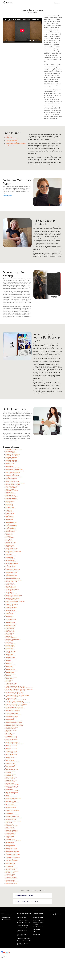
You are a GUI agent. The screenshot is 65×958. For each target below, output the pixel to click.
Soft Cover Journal (10, 836)
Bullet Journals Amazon (11, 643)
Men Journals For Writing (11, 142)
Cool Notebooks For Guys (12, 548)
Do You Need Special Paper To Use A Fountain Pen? (18, 702)
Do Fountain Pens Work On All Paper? (14, 707)
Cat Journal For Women (11, 730)
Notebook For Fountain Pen (12, 810)
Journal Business (9, 662)
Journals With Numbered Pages (13, 578)
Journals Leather (9, 654)
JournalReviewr (36, 929)
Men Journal (8, 746)
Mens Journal (8, 756)
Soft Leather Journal (10, 839)
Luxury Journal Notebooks (12, 563)
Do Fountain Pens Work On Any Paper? (15, 692)
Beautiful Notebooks (10, 558)
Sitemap (35, 931)
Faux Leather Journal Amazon (12, 496)
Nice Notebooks (9, 557)
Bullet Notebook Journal (11, 549)
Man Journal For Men (10, 733)
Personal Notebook (10, 778)
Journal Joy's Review (38, 926)
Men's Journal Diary (10, 537)
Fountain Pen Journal (10, 451)
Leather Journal (9, 504)
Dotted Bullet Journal (10, 625)
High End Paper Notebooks (12, 853)
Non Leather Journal (10, 872)
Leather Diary (9, 502)
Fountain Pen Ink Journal (11, 718)
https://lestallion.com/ (6, 919)
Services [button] (56, 3)
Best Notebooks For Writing (12, 455)
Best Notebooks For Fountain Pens (14, 449)
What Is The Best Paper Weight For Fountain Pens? (18, 695)
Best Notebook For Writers (12, 461)
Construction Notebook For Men (13, 821)
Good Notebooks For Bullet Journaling (14, 471)
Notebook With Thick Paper (12, 139)
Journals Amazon (9, 616)
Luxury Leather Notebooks (12, 562)
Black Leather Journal (10, 766)
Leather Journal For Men (11, 780)
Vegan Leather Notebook (12, 499)
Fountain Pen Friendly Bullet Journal (14, 722)
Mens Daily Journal (10, 760)
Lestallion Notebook (10, 781)
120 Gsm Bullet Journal (11, 587)
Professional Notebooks (11, 478)
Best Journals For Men (11, 801)
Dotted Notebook (10, 633)
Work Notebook (9, 775)
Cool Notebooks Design (11, 607)
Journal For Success (10, 568)
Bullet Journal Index (10, 645)
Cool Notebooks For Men (12, 831)
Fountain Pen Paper (10, 828)
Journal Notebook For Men (12, 787)
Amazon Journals (9, 613)
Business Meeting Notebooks (12, 474)
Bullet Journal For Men (11, 524)
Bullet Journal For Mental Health (13, 596)
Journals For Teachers (10, 674)
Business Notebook (10, 799)
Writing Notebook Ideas (11, 624)
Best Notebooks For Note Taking (13, 468)
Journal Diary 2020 (10, 668)
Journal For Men (9, 533)
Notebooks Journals (10, 649)
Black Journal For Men (10, 771)
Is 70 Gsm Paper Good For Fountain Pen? (15, 709)
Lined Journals (9, 137)
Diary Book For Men (10, 763)
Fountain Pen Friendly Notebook (13, 840)
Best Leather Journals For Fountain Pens (15, 724)
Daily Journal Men (9, 734)
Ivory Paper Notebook (11, 574)
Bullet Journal (9, 634)
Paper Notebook (10, 516)
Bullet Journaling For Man (11, 527)
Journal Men (8, 759)
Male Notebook (9, 789)
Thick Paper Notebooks (11, 575)
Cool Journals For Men (11, 819)
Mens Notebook (9, 540)
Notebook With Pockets (11, 581)
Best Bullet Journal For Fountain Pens (14, 715)
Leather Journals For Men (11, 530)
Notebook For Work (10, 480)
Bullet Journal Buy (10, 145)
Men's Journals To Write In (12, 753)
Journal (7, 795)
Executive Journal (7, 195)
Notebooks (8, 521)
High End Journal (9, 846)
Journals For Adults (10, 672)
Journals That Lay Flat (10, 584)
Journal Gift (8, 675)
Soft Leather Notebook (11, 856)
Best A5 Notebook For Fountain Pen (14, 721)
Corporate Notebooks (11, 489)
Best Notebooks (9, 466)
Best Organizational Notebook (13, 472)
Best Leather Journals (10, 862)
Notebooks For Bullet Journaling (13, 639)
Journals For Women (10, 622)
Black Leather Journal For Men (12, 784)
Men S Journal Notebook (11, 737)
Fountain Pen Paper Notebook (13, 790)
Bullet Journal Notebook (11, 637)
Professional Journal (10, 793)
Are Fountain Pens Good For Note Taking (15, 693)
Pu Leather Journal (10, 507)
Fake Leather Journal (10, 874)
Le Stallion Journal (10, 783)
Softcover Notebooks (11, 651)
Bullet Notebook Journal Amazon (13, 551)
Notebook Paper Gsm (11, 586)
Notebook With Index (11, 577)
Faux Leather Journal (10, 495)
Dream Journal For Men (11, 728)
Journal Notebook (10, 512)
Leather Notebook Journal (12, 825)
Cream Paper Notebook (11, 572)
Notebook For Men (10, 543)
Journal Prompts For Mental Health (14, 595)
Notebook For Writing (11, 542)
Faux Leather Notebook (11, 498)
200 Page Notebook (10, 590)
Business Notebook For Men (12, 786)
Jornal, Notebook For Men (12, 769)
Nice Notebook (9, 813)
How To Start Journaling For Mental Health (15, 601)
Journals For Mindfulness (11, 677)
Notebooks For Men (10, 531)
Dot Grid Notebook (10, 646)
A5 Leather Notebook (11, 619)
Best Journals (8, 465)
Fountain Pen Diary (10, 719)
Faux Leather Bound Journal (12, 878)
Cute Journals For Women (12, 806)
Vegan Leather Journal (11, 508)
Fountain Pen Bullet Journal (12, 716)
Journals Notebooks (10, 652)
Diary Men (8, 749)
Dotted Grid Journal (10, 631)
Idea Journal (8, 681)
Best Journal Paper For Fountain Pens (14, 725)
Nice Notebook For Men (11, 736)
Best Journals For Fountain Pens (13, 710)
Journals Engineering (10, 669)
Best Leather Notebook (11, 457)
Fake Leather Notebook (11, 877)
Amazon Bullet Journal (11, 684)
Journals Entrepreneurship (12, 671)
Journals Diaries (9, 666)
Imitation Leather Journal (11, 883)
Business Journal (9, 824)
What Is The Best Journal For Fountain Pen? (16, 143)
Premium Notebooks (10, 566)
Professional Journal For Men (12, 816)
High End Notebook (10, 845)
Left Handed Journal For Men (12, 815)
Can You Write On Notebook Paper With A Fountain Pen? (19, 689)
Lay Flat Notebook (10, 583)
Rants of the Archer (38, 917)
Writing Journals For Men (11, 751)
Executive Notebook (10, 834)
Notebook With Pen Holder (12, 803)
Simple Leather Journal (11, 493)
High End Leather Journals (11, 850)
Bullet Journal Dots (10, 630)
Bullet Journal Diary (10, 648)
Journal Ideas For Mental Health (13, 598)
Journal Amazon (9, 615)
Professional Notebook (11, 812)
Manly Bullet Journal (10, 546)
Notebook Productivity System (13, 484)
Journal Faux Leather (10, 880)
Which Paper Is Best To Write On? (14, 696)
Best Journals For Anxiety (11, 602)
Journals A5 (8, 660)
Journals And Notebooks (11, 659)
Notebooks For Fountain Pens (13, 454)
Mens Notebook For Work (12, 792)
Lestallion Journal (9, 740)
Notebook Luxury (10, 843)
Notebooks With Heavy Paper (13, 569)
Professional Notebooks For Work (14, 818)
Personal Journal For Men (11, 754)
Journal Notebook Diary (11, 522)
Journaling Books (9, 519)
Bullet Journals (9, 636)
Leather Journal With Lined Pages (13, 798)
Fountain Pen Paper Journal (12, 727)
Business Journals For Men (11, 739)
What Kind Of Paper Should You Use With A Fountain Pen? (19, 687)
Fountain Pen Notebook (11, 452)
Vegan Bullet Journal (10, 610)
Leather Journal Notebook (12, 830)
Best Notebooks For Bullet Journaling (14, 469)
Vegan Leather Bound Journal (12, 871)
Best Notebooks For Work (12, 490)
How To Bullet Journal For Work (13, 486)
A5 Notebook (9, 621)
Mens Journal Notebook (11, 796)
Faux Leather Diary (10, 875)
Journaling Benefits (10, 545)
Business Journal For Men (11, 777)
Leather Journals (9, 505)
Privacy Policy (36, 934)
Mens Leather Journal (10, 609)
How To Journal (9, 642)
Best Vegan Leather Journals (12, 612)
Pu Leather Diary (9, 866)
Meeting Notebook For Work (12, 481)
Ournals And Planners (10, 655)
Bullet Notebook (9, 552)
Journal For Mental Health (11, 593)
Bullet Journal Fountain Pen (12, 713)
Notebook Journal (10, 513)
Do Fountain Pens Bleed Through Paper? (15, 690)
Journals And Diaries (10, 657)
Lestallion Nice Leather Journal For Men (15, 743)
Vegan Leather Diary (10, 869)
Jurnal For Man (9, 768)
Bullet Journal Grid (10, 628)
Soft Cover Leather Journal (12, 860)
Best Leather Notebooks (11, 460)
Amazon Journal (9, 618)
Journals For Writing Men (11, 765)
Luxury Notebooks (10, 560)
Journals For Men (9, 534)
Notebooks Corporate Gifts (12, 475)
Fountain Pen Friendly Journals (12, 712)
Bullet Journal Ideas (10, 640)
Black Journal (8, 731)
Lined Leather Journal (10, 863)
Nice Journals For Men (11, 774)
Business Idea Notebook (11, 487)
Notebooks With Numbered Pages (14, 580)
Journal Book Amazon (11, 665)
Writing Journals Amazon (11, 683)
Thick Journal (8, 837)
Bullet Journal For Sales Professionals (14, 477)
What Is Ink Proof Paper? (11, 698)
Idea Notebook (9, 680)
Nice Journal (8, 772)
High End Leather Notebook (12, 851)
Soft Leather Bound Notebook (13, 857)
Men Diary (8, 809)
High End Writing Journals (11, 848)
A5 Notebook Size (10, 518)
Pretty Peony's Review (38, 920)
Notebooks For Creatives (12, 604)
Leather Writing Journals (11, 859)
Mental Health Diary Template (13, 599)
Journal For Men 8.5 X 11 (11, 757)
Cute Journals (9, 822)
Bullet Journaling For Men (11, 525)
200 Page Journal (9, 592)
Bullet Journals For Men (11, 528)
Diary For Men (9, 136)
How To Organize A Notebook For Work (15, 483)
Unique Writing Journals (11, 565)
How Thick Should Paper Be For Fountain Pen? (16, 704)
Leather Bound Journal (11, 807)
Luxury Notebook (10, 842)
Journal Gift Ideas (10, 678)
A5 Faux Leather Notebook (12, 140)
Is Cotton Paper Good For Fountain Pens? (15, 706)
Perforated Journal (10, 804)
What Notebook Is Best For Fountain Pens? (16, 699)
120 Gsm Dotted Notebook (12, 589)
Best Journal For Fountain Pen (24, 940)
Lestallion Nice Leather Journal (12, 742)
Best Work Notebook (11, 458)
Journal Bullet (9, 663)
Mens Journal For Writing (11, 748)
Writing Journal (9, 515)
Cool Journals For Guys (11, 555)
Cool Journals (9, 554)
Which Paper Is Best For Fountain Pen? (14, 701)
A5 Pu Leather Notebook (11, 868)
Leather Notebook (10, 501)
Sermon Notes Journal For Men (13, 762)
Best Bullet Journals (10, 463)
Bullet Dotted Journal (10, 627)
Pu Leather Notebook (11, 865)
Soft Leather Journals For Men (13, 854)
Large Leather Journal (10, 833)
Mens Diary (8, 536)
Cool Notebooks (9, 605)
